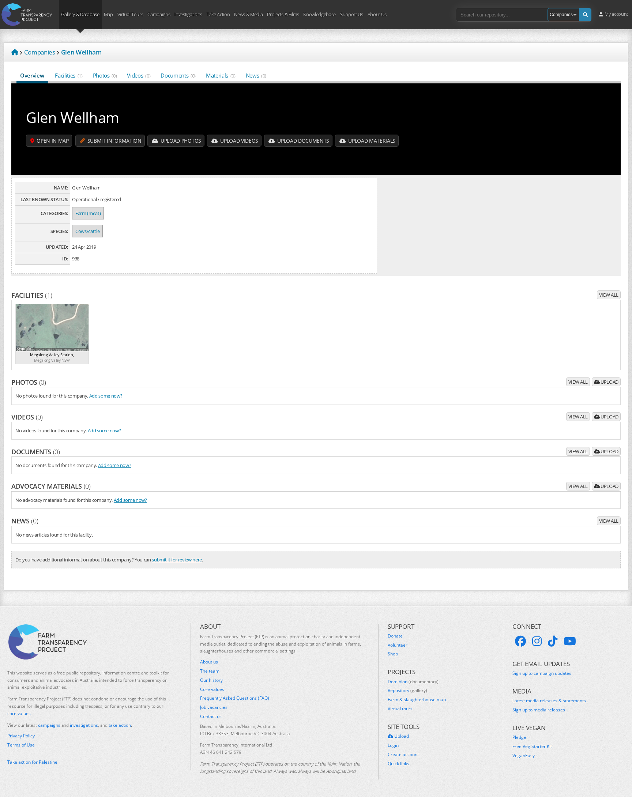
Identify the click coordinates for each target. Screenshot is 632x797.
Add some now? (106, 395)
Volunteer (397, 645)
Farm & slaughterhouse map (417, 700)
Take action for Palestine (32, 762)
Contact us (211, 716)
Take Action (218, 14)
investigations (84, 725)
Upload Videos (238, 140)
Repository (407, 690)
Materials (221, 75)
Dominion (413, 682)
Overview (32, 75)
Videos (138, 75)
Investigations (188, 14)
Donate (395, 636)
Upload (608, 382)
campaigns (49, 725)
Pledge (519, 737)
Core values (212, 689)
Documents (178, 75)
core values (19, 713)
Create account (403, 754)
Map (108, 14)
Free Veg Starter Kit (532, 746)
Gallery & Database (80, 14)
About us (209, 662)
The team (209, 671)
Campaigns (158, 14)
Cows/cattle (87, 231)
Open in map (52, 140)
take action (120, 725)
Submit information (114, 140)
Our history (211, 680)
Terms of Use (21, 745)
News (256, 75)
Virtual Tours (130, 14)
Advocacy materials (51, 486)
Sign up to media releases (538, 710)
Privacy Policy (21, 736)
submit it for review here (177, 559)
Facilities (68, 75)
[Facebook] (520, 641)
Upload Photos (180, 140)
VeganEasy (523, 756)
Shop (393, 654)
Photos (105, 75)
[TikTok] (552, 641)
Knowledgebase (319, 14)
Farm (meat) (88, 213)
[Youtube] (570, 641)
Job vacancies (213, 707)
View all (608, 295)
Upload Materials (371, 140)
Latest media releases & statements (549, 701)
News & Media (248, 14)
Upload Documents (302, 140)
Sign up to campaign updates (541, 673)
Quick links (398, 764)
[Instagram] (537, 641)
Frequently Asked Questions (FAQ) (234, 698)
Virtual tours (400, 709)
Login (393, 745)
